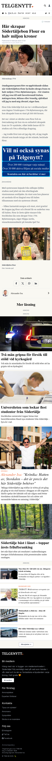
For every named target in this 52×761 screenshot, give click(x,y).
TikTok (6, 734)
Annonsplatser (7, 692)
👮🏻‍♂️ (12, 13)
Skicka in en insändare (11, 719)
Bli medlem (8, 680)
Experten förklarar (9, 696)
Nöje (34, 13)
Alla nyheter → (26, 644)
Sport (28, 13)
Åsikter (21, 13)
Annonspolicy (8, 745)
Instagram (7, 730)
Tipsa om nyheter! (9, 707)
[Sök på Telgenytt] (45, 5)
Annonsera (6, 711)
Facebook (8, 738)
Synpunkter (6, 715)
